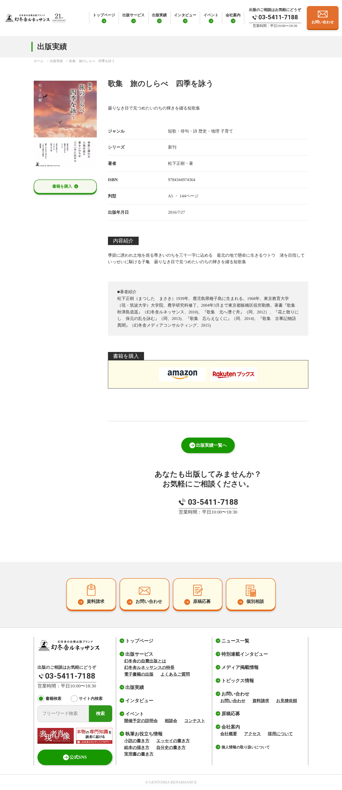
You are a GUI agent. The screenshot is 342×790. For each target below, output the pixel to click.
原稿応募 (230, 713)
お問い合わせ (232, 700)
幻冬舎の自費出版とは (145, 661)
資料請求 (260, 700)
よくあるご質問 (175, 674)
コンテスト (194, 720)
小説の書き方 (136, 740)
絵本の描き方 (136, 747)
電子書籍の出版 (139, 674)
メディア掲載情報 (240, 667)
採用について (280, 733)
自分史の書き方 (171, 747)
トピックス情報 (237, 680)
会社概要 (228, 733)
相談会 (171, 720)
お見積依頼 (286, 700)
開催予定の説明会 (141, 720)
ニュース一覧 (235, 640)
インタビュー (185, 15)
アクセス (252, 733)
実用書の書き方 (139, 754)
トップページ (104, 15)
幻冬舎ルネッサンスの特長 (149, 667)
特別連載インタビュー (244, 654)
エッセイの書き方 (173, 740)
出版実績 (159, 15)
